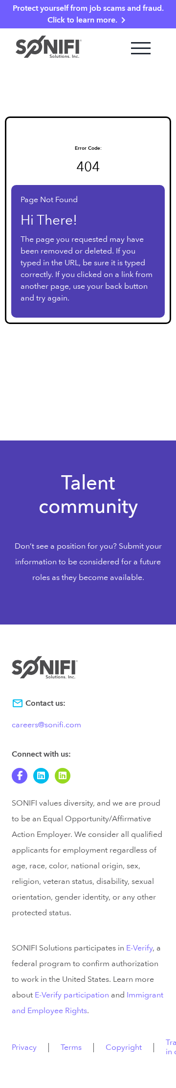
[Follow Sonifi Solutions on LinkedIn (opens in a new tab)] (41, 776)
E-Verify (139, 948)
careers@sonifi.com (46, 724)
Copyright (124, 1047)
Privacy (24, 1047)
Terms (71, 1047)
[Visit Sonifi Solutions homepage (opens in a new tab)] (49, 48)
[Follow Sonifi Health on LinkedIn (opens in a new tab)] (62, 776)
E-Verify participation (72, 995)
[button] (140, 48)
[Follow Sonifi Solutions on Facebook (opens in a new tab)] (19, 776)
